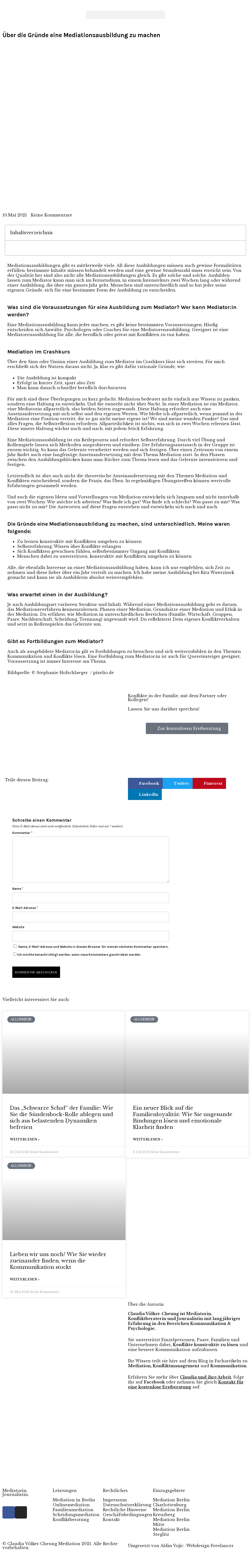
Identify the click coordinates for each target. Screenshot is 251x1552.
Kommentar (22, 833)
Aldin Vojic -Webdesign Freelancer (197, 1545)
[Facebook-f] (8, 1512)
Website (18, 927)
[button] (125, 15)
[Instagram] (21, 1512)
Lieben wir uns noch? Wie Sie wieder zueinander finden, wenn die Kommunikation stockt (58, 1260)
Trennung (90, 619)
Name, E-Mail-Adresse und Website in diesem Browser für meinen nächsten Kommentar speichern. (93, 947)
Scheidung (65, 619)
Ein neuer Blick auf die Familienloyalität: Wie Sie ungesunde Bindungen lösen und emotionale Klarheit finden (182, 1117)
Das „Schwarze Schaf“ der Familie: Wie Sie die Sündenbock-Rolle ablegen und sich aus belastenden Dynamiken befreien (61, 1117)
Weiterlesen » (25, 1139)
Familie (178, 614)
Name (17, 889)
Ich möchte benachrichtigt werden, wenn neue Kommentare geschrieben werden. (79, 954)
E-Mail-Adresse (25, 908)
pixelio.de (103, 672)
